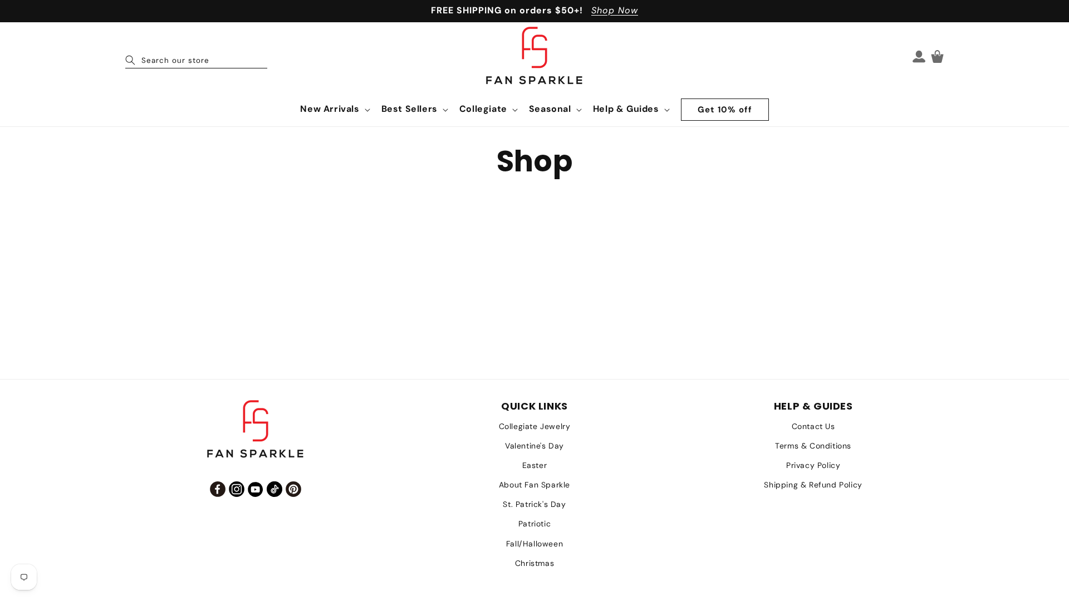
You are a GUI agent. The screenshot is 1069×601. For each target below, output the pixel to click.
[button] (333, 109)
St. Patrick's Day (534, 504)
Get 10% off (725, 109)
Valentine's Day (534, 446)
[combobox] (196, 56)
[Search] (130, 60)
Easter (534, 465)
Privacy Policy (813, 465)
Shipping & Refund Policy (813, 485)
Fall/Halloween (534, 544)
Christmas (534, 563)
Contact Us (813, 426)
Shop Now (614, 10)
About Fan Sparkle (534, 485)
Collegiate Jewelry (535, 426)
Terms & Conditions (813, 446)
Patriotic (534, 524)
